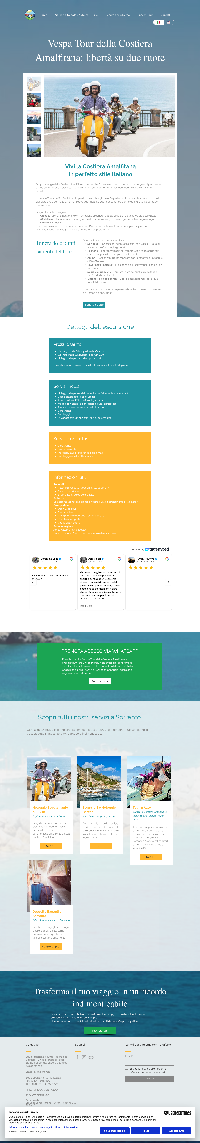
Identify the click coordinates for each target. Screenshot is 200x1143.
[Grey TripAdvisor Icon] (91, 1057)
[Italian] (158, 22)
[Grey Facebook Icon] (77, 1057)
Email (129, 1056)
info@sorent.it (42, 1071)
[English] (169, 22)
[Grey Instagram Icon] (84, 1057)
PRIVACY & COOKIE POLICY (42, 1089)
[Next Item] (168, 116)
